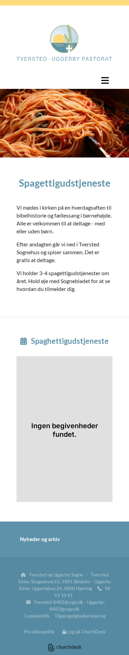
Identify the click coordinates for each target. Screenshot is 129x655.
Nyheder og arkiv (40, 539)
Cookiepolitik (37, 616)
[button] (64, 80)
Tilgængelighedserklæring (80, 616)
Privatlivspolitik (39, 631)
